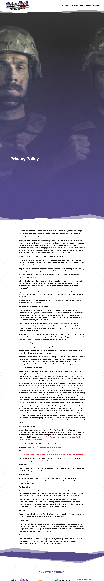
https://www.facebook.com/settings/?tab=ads (44, 447)
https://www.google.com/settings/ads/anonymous (44, 451)
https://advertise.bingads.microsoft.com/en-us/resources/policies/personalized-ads (53, 455)
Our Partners (85, 6)
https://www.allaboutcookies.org (33, 265)
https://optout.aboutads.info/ (48, 461)
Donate (96, 6)
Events (75, 6)
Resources (66, 6)
